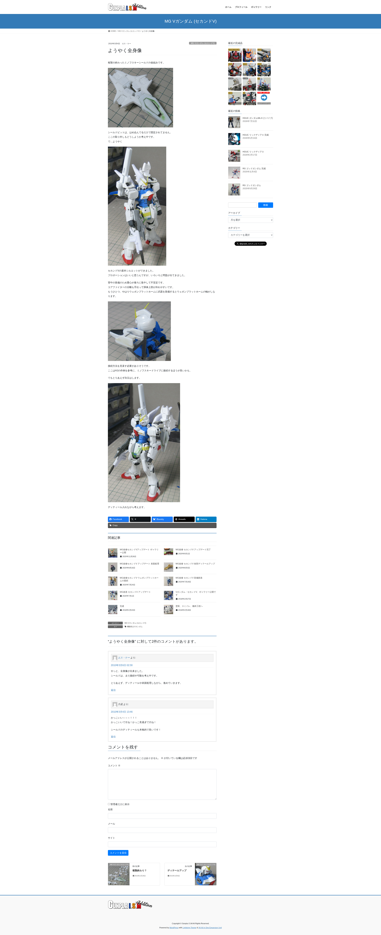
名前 (110, 809)
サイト (111, 838)
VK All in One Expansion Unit (210, 928)
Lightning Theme (189, 928)
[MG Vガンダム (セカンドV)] (118, 874)
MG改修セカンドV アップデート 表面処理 (139, 563)
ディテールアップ (176, 870)
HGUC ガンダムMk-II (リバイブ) (258, 118)
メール (111, 823)
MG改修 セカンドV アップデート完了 (193, 549)
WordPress (174, 928)
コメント (114, 765)
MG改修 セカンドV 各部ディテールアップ (195, 563)
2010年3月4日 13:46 (122, 712)
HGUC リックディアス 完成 (256, 135)
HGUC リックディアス (253, 151)
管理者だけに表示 (119, 804)
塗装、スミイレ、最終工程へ (189, 606)
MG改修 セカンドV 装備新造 (189, 578)
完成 (122, 606)
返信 (113, 690)
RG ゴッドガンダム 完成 (254, 168)
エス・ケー (124, 657)
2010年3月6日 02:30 (122, 665)
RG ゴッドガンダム (252, 185)
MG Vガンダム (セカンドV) (203, 43)
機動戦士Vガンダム (135, 627)
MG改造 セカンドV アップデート (135, 592)
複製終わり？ (139, 870)
